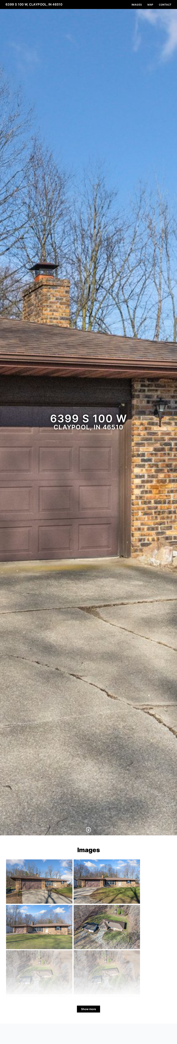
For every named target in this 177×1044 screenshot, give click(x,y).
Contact (165, 4)
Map (150, 4)
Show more (88, 1009)
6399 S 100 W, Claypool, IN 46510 (34, 4)
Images (137, 4)
